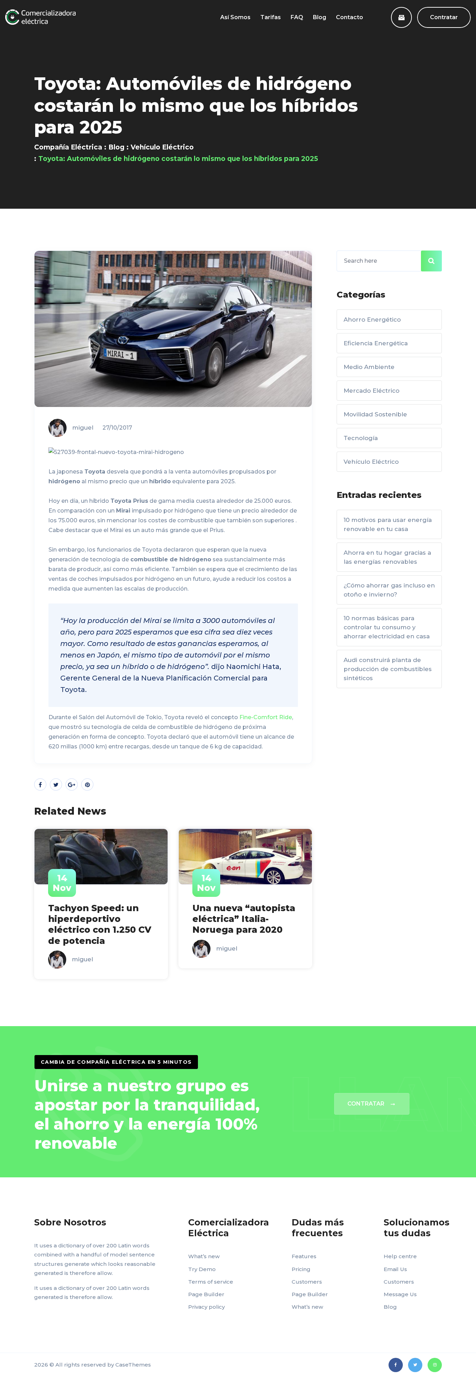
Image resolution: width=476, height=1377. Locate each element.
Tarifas (270, 17)
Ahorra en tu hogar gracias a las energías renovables (387, 557)
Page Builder (206, 1294)
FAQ (297, 17)
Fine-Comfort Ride (265, 717)
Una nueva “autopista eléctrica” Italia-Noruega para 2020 (243, 919)
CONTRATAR (365, 1103)
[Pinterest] (87, 784)
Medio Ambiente (369, 366)
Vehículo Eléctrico (162, 147)
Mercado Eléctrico (371, 390)
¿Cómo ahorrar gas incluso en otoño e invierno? (389, 590)
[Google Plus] (72, 784)
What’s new (204, 1256)
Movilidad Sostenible (375, 414)
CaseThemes (133, 1364)
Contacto (349, 17)
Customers (307, 1281)
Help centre (400, 1256)
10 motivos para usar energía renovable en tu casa (388, 524)
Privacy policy (206, 1306)
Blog (319, 17)
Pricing (301, 1269)
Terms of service (210, 1281)
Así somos (235, 17)
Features (304, 1256)
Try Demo (202, 1269)
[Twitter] (56, 784)
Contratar (444, 17)
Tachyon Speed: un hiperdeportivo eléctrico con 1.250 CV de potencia (99, 924)
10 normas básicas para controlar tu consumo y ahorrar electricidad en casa (387, 627)
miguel (82, 427)
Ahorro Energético (372, 319)
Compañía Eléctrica (68, 147)
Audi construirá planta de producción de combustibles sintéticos (388, 669)
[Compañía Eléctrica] (40, 17)
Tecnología (361, 437)
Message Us (400, 1294)
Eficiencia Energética (376, 343)
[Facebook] (40, 784)
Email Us (395, 1269)
